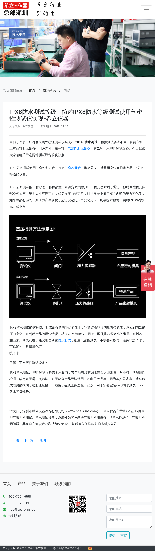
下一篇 (29, 440)
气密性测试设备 (79, 148)
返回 (43, 440)
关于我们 (40, 483)
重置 (123, 535)
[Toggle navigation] (146, 9)
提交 (112, 535)
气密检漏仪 (73, 168)
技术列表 (49, 90)
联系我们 (63, 483)
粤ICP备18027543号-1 (67, 548)
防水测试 (64, 340)
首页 (32, 90)
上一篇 (14, 440)
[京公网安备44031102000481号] (90, 548)
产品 (22, 483)
